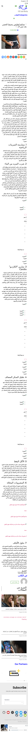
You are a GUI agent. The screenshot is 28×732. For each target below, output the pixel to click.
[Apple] (4, 712)
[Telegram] (21, 715)
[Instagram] (12, 712)
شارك (25, 221)
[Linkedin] (11, 57)
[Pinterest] (13, 57)
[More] (24, 57)
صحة (25, 510)
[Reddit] (8, 57)
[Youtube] (8, 712)
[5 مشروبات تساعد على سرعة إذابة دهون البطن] (15, 524)
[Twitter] (5, 57)
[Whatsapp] (21, 57)
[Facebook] (3, 57)
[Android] (25, 715)
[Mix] (18, 57)
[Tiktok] (16, 715)
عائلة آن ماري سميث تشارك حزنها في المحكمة (16, 609)
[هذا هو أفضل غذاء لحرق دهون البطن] (18, 504)
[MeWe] (16, 57)
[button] (15, 6)
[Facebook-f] (25, 712)
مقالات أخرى (14, 582)
